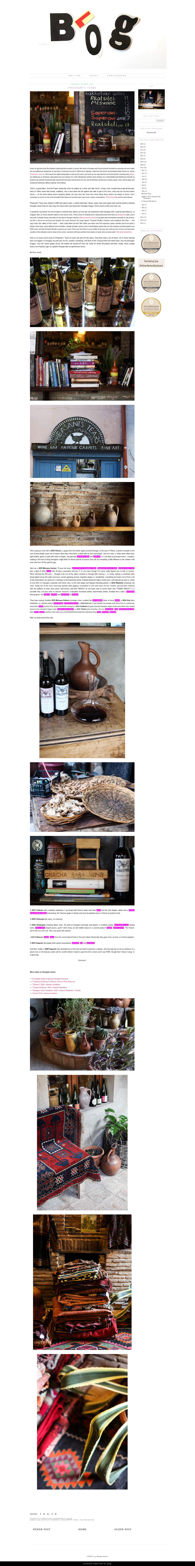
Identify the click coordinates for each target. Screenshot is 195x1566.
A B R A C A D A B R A (116, 75)
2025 (142, 144)
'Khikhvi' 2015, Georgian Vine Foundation (151, 197)
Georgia (55, 1520)
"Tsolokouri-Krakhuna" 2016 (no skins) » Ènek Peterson (53, 982)
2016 (142, 217)
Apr (143, 204)
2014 (142, 223)
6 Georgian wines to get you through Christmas (50, 979)
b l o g (94, 1556)
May (143, 191)
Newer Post (42, 1529)
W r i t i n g (74, 75)
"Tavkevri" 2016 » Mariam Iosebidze (46, 985)
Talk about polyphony (123, 232)
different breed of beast (87, 218)
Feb (143, 210)
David (132, 174)
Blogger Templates (93, 1563)
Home (83, 1529)
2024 (142, 147)
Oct (143, 176)
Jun (143, 188)
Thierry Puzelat (111, 197)
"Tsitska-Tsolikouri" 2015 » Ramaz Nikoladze (49, 987)
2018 (142, 165)
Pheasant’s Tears (36, 174)
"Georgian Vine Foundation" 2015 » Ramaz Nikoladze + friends (56, 990)
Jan (143, 213)
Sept (143, 179)
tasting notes (87, 1520)
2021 (142, 156)
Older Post (123, 1529)
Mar (143, 208)
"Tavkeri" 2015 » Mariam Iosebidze (44, 993)
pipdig (109, 1563)
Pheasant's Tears (70, 1520)
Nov (143, 173)
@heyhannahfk (151, 132)
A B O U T (94, 75)
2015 (142, 220)
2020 (142, 159)
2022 (142, 153)
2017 (142, 168)
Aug (143, 182)
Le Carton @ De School (149, 201)
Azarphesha (121, 215)
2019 (142, 162)
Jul (143, 185)
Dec (143, 170)
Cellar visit (44, 1520)
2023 (142, 150)
